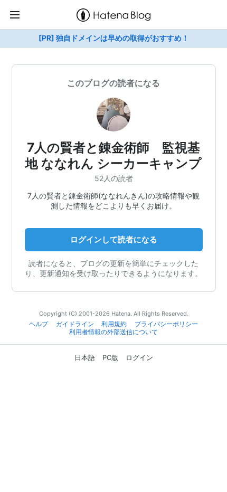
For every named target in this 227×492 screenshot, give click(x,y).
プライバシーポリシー (166, 324)
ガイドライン (75, 324)
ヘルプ (38, 324)
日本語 (84, 357)
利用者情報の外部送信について (113, 332)
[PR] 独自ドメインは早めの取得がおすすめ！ (114, 38)
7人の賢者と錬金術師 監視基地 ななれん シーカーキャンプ (113, 155)
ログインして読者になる (113, 239)
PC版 (110, 357)
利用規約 (114, 324)
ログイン (139, 357)
